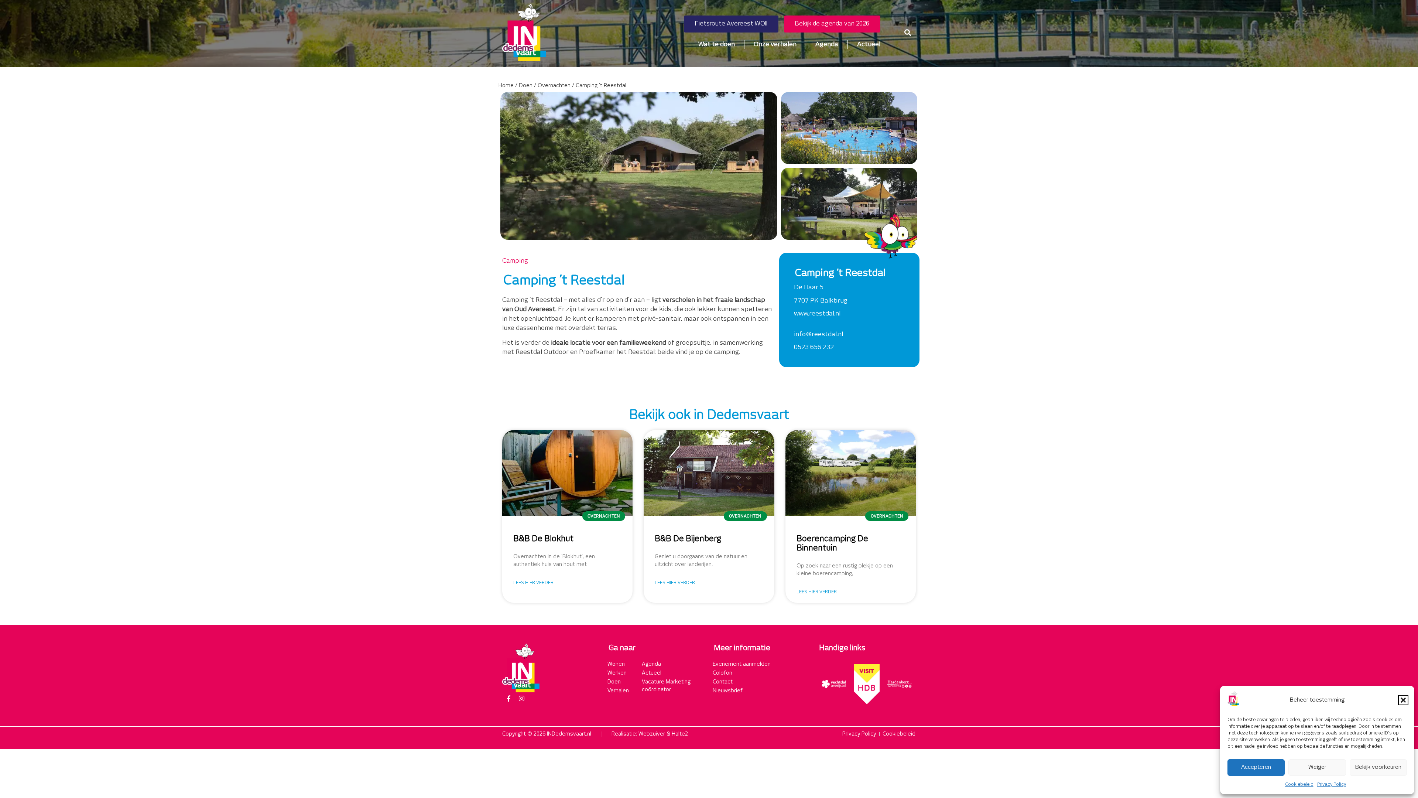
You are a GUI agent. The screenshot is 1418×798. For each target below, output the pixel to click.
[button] (1403, 700)
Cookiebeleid (1299, 784)
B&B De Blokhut (543, 539)
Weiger (1317, 767)
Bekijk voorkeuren (1378, 767)
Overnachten (554, 85)
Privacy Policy (1331, 784)
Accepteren (1256, 767)
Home (506, 85)
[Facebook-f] (508, 698)
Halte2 (680, 734)
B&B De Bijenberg (688, 539)
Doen (525, 85)
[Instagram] (521, 698)
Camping (515, 261)
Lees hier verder (533, 583)
